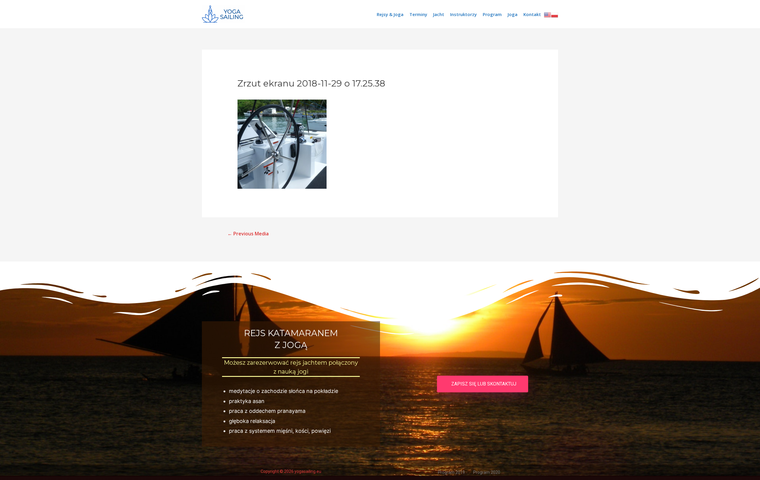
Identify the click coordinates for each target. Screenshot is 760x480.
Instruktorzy (463, 14)
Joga (512, 14)
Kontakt (532, 14)
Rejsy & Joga (390, 14)
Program (492, 14)
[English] (547, 14)
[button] (482, 384)
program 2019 (451, 472)
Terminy (418, 14)
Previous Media (248, 233)
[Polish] (554, 14)
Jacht (438, 14)
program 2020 (486, 472)
